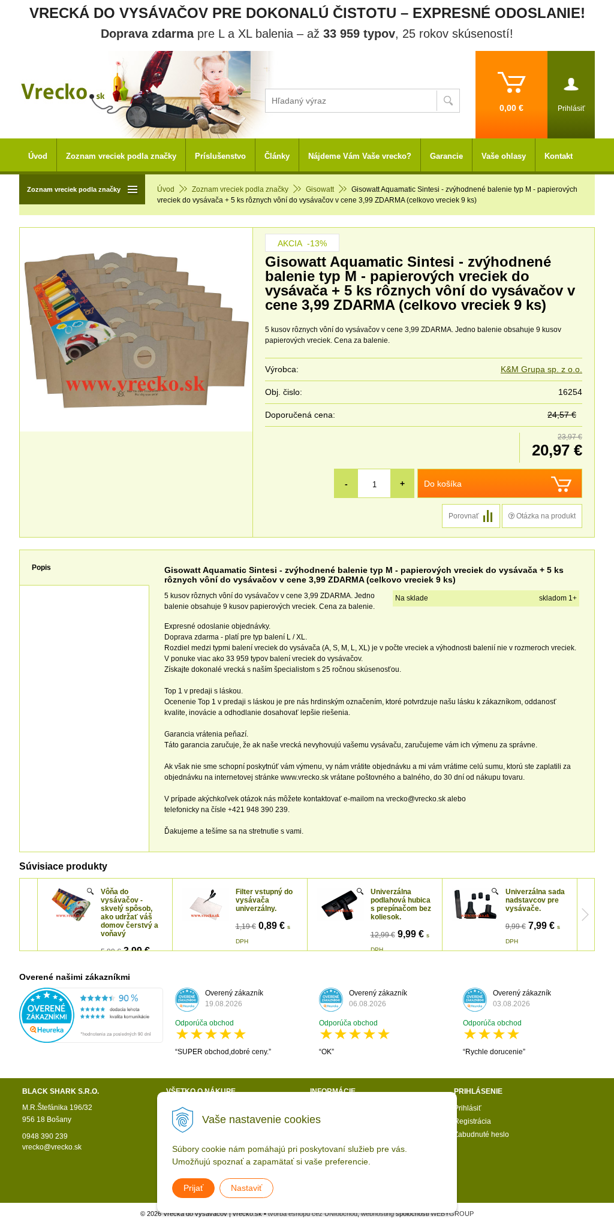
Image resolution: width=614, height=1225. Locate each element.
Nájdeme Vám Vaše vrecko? (359, 156)
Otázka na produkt (545, 516)
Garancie (446, 156)
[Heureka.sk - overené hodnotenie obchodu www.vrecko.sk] (91, 1037)
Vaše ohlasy (503, 156)
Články (277, 156)
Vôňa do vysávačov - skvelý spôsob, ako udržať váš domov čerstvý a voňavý (129, 913)
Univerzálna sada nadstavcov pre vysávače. (535, 900)
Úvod (165, 189)
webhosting (377, 1213)
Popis (41, 567)
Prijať (193, 1188)
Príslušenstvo (220, 156)
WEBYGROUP (452, 1213)
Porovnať (464, 516)
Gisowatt (320, 189)
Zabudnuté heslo (481, 1134)
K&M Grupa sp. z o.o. (541, 369)
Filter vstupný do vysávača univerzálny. (264, 900)
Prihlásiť (467, 1108)
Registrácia (472, 1121)
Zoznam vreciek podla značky (240, 189)
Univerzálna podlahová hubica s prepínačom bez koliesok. (401, 904)
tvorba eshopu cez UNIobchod (312, 1213)
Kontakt (558, 156)
